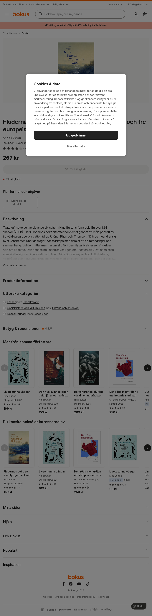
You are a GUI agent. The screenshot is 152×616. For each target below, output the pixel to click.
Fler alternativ (76, 146)
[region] (76, 115)
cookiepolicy (103, 123)
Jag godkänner (76, 135)
